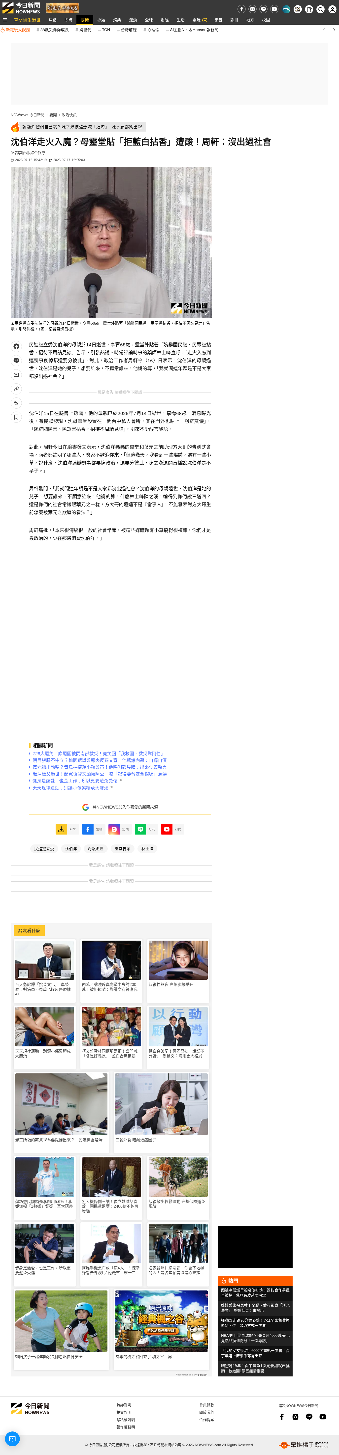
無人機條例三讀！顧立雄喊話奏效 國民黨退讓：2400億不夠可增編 (110, 1206)
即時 (68, 20)
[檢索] (320, 9)
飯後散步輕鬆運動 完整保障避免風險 (177, 1204)
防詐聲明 (123, 1404)
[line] (263, 9)
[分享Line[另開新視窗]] (16, 360)
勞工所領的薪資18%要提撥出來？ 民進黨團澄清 (58, 1140)
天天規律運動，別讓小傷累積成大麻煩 (43, 1053)
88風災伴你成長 (54, 29)
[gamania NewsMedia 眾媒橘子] (303, 1445)
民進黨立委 (44, 848)
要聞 (84, 20)
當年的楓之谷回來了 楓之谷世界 (143, 1357)
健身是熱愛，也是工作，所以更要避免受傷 (43, 1270)
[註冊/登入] (332, 9)
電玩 (197, 20)
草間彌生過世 (27, 20)
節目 (234, 20)
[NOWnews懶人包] (298, 9)
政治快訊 (69, 115)
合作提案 (206, 1419)
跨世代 (85, 29)
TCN (106, 29)
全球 (149, 20)
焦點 (53, 20)
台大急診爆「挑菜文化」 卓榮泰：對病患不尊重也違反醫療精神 (43, 989)
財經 (165, 20)
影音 (218, 20)
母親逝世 (96, 848)
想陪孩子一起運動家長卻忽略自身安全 (49, 1357)
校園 (266, 20)
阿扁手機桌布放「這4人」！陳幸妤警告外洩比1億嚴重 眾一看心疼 (111, 1270)
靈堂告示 (123, 848)
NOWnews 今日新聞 (27, 115)
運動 (133, 20)
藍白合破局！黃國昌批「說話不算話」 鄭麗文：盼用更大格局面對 (177, 1053)
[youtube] (274, 9)
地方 (250, 20)
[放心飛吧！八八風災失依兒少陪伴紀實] (62, 7)
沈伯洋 (71, 848)
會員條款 (206, 1404)
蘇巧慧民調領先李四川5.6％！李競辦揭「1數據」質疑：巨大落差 (44, 1204)
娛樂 (117, 20)
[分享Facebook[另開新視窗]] (16, 346)
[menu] (5, 20)
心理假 (153, 29)
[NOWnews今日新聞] (21, 8)
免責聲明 (123, 1412)
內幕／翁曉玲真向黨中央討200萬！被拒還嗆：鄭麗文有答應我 (109, 986)
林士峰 (147, 848)
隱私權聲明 (125, 1419)
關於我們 (206, 1412)
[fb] (241, 9)
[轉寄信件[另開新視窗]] (16, 374)
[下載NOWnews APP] (309, 9)
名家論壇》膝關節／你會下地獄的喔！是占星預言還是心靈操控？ (176, 1270)
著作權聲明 (125, 1427)
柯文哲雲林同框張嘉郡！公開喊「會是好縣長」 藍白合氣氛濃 (109, 1053)
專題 (101, 20)
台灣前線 (129, 29)
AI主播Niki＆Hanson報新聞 (194, 29)
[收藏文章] (16, 417)
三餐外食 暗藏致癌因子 (135, 1140)
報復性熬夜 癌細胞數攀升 (171, 984)
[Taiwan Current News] (286, 9)
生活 (181, 20)
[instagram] (252, 9)
